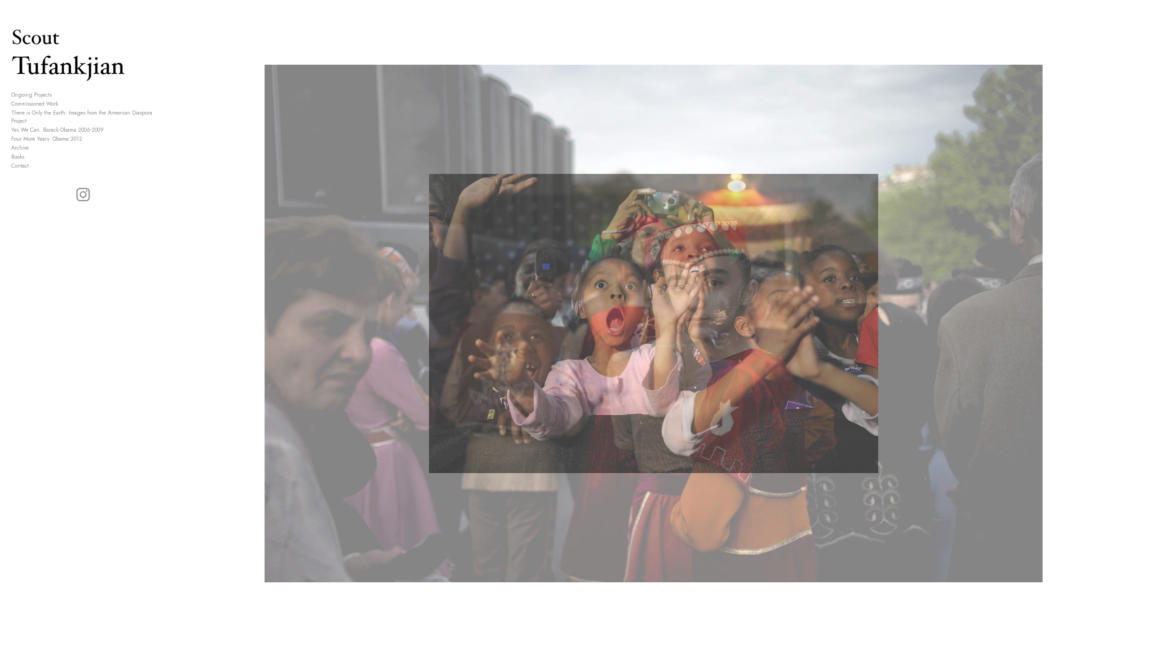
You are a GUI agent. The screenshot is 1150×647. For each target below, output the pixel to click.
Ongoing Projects (31, 95)
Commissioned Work (34, 104)
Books (17, 157)
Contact (20, 166)
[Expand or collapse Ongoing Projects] (57, 94)
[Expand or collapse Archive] (35, 147)
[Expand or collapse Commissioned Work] (64, 103)
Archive (20, 148)
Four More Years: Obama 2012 (46, 139)
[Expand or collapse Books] (30, 156)
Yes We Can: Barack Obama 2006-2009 (57, 130)
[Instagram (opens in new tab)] (83, 194)
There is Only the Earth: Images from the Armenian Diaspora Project (81, 117)
